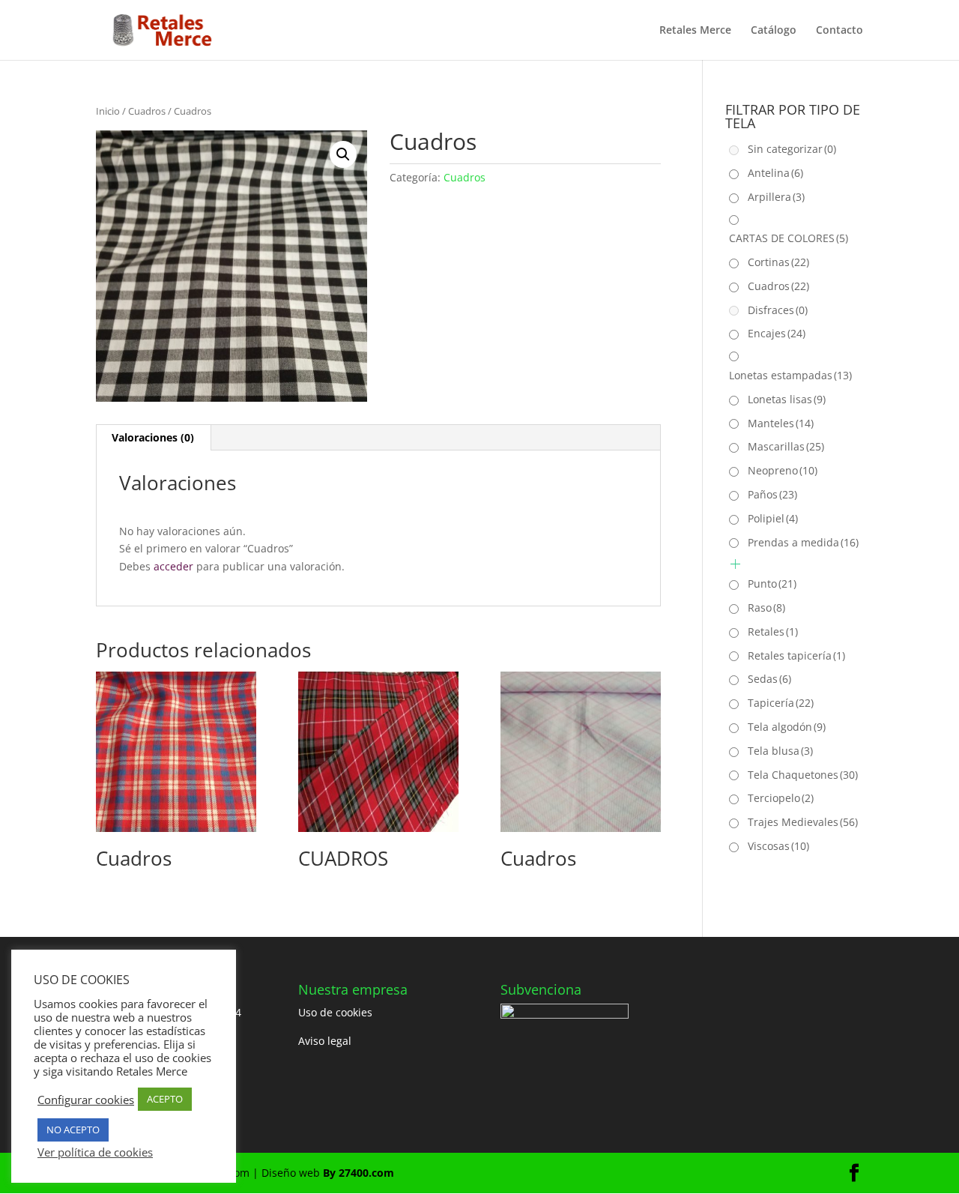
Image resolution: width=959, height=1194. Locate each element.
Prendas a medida (803, 542)
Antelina (775, 173)
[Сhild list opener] (735, 564)
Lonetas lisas (787, 399)
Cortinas (778, 262)
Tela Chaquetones (803, 775)
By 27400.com (358, 1173)
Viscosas (778, 846)
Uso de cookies (335, 1012)
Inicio (108, 111)
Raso (766, 607)
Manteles (781, 423)
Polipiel (773, 518)
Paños (772, 494)
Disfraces (778, 310)
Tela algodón (787, 727)
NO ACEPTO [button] (73, 1129)
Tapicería (781, 703)
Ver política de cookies (95, 1152)
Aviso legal (324, 1041)
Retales (773, 631)
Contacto (839, 31)
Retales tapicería (796, 655)
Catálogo (773, 31)
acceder (173, 566)
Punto (772, 583)
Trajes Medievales (803, 822)
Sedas (769, 679)
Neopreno (782, 470)
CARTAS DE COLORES (788, 238)
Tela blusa (780, 751)
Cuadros (147, 111)
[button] (343, 154)
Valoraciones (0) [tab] (153, 437)
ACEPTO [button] (165, 1099)
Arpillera (776, 197)
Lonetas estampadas (790, 375)
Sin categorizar (792, 149)
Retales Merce (695, 31)
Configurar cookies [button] (85, 1099)
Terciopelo (781, 798)
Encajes (776, 333)
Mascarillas (786, 446)
